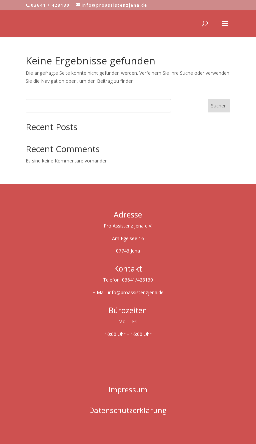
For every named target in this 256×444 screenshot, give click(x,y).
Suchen (219, 105)
